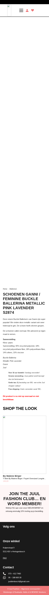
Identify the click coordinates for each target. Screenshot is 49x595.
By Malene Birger (12, 476)
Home (5, 289)
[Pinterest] (30, 2)
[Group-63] (9, 10)
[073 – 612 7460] (5, 573)
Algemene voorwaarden (30, 589)
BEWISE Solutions (38, 592)
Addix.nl (26, 592)
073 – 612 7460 (14, 574)
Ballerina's (13, 289)
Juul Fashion (14, 589)
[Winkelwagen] (44, 10)
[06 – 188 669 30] (5, 577)
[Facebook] (26, 2)
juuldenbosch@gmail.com (19, 581)
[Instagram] (22, 2)
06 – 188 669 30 (14, 577)
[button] (21, 10)
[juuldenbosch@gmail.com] (5, 581)
